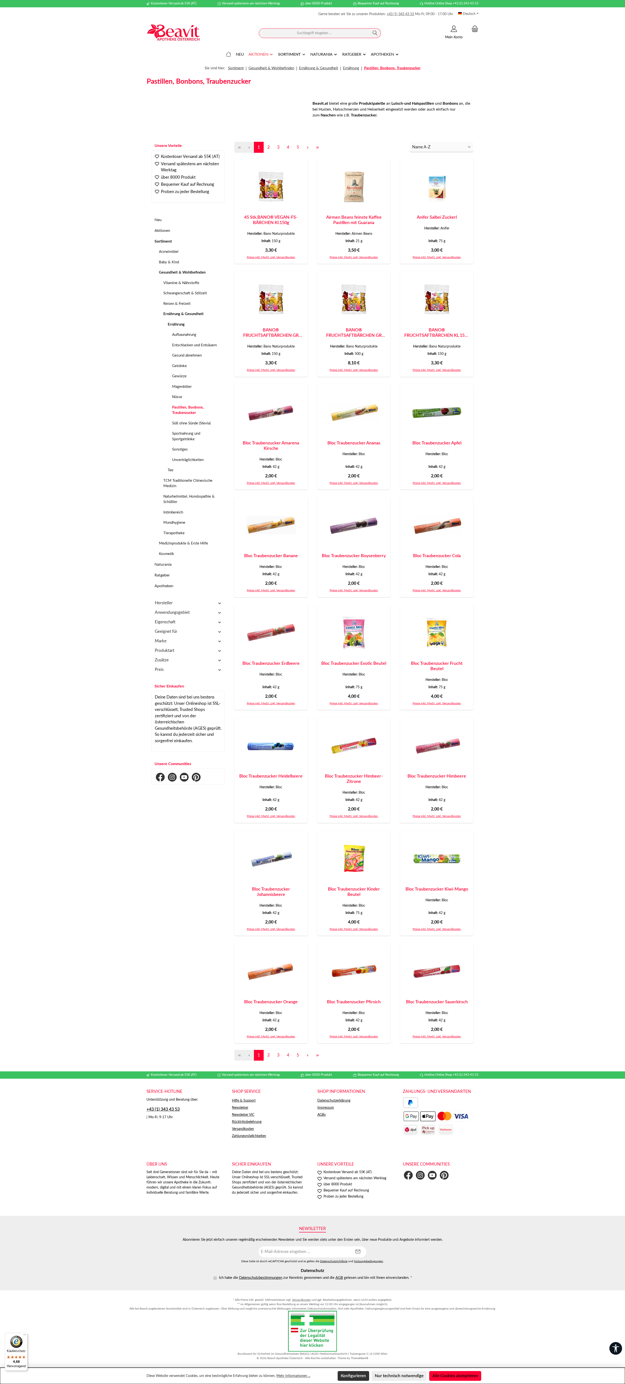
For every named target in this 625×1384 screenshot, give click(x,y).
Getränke (179, 366)
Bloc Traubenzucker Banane (271, 556)
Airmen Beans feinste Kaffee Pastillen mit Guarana (354, 220)
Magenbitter (182, 387)
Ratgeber (162, 575)
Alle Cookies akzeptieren (455, 1376)
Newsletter (240, 1107)
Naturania (163, 564)
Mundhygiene (174, 522)
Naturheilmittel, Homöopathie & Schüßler (189, 499)
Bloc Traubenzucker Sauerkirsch (437, 1002)
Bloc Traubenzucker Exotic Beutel (353, 663)
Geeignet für (166, 631)
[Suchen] (375, 33)
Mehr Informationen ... (293, 1376)
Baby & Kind (169, 262)
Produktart (164, 650)
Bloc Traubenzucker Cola (437, 556)
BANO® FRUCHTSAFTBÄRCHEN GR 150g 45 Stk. (271, 333)
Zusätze (162, 660)
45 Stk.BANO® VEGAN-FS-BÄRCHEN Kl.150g (271, 220)
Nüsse (177, 397)
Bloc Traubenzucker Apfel (436, 443)
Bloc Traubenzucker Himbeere (436, 776)
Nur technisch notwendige (399, 1376)
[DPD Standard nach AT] (410, 1129)
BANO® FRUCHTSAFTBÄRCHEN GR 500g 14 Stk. (354, 333)
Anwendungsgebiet (172, 612)
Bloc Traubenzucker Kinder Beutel (354, 892)
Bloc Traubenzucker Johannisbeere (271, 892)
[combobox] (314, 33)
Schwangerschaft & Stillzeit (185, 293)
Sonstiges (180, 449)
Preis (159, 669)
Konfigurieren (353, 1376)
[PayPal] (410, 1102)
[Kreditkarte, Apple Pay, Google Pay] (436, 1116)
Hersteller (164, 603)
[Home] (228, 54)
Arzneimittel (168, 252)
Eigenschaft (165, 622)
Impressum (325, 1107)
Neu (158, 220)
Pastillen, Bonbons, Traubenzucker (188, 410)
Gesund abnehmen (187, 355)
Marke (161, 641)
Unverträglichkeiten (188, 460)
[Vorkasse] (445, 1129)
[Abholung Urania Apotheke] (428, 1129)
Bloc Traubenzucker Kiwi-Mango (437, 889)
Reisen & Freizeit (176, 304)
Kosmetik (166, 554)
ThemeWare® (359, 1358)
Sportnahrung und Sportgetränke (186, 436)
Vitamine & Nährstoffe (181, 283)
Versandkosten (243, 1129)
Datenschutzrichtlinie (333, 1261)
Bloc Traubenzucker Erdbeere (271, 663)
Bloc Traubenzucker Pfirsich (354, 1002)
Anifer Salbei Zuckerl (437, 217)
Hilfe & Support (244, 1100)
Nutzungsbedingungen (368, 1261)
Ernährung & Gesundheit (183, 314)
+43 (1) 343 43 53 (400, 14)
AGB (339, 1278)
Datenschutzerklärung (333, 1100)
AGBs (321, 1115)
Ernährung (176, 324)
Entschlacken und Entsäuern (194, 345)
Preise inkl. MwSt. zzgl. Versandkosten (271, 257)
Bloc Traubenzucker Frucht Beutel (437, 666)
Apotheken (164, 586)
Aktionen (162, 231)
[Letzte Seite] (317, 147)
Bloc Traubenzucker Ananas (353, 443)
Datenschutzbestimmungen (260, 1278)
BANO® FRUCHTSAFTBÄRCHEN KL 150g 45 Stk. (436, 333)
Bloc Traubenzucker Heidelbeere (270, 776)
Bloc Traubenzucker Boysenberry (354, 556)
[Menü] (25, 1336)
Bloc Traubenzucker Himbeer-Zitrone (354, 779)
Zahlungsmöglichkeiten (249, 1136)
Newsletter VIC (243, 1115)
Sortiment (163, 241)
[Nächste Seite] (307, 147)
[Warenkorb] (473, 29)
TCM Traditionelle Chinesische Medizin (187, 483)
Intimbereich (173, 512)
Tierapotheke (174, 533)
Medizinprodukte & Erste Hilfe (183, 543)
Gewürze (179, 376)
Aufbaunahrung (184, 335)
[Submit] (357, 1251)
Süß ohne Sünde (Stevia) (191, 423)
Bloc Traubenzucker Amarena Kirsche (271, 446)
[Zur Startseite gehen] (173, 33)
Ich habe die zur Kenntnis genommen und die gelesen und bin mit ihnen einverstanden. (315, 1278)
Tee (170, 470)
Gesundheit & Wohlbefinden (182, 272)
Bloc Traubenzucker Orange (271, 1002)
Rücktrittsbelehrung (246, 1122)
